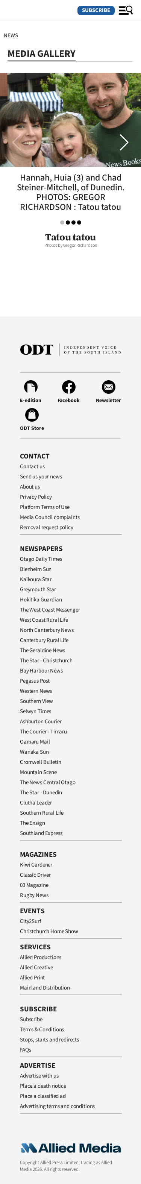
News (11, 35)
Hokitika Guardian (41, 600)
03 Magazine (34, 885)
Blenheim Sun (36, 569)
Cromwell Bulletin (40, 762)
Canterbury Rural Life (44, 640)
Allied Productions (40, 957)
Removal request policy (46, 527)
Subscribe (96, 10)
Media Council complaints (49, 517)
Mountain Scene (38, 772)
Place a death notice (43, 1086)
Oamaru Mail (35, 742)
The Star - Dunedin (41, 793)
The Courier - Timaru (43, 732)
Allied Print (32, 978)
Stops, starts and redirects (49, 1040)
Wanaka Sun (34, 752)
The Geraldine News (42, 650)
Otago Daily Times (41, 559)
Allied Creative (36, 967)
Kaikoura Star (36, 579)
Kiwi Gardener (36, 865)
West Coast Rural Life (44, 620)
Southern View (36, 701)
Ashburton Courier (40, 722)
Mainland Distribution (45, 988)
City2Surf (30, 921)
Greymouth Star (38, 590)
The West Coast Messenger (50, 610)
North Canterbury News (47, 630)
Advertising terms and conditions (57, 1106)
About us (30, 487)
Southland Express (41, 833)
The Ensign (32, 823)
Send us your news (41, 477)
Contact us (32, 467)
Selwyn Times (35, 711)
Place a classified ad (43, 1096)
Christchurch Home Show (49, 931)
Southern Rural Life (42, 813)
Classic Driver (35, 875)
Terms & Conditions (42, 1030)
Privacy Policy (36, 497)
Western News (36, 691)
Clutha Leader (36, 803)
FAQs (25, 1050)
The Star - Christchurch (46, 661)
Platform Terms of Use (45, 507)
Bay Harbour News (41, 671)
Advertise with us (39, 1076)
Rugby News (34, 895)
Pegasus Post (35, 681)
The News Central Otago (48, 782)
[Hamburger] (125, 10)
